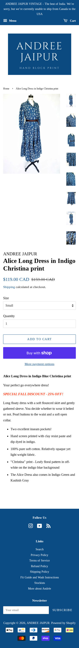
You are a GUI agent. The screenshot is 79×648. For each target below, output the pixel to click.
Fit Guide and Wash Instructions (39, 577)
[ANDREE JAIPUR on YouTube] (39, 526)
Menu (12, 20)
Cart (72, 20)
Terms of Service (39, 560)
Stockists (39, 582)
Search (40, 549)
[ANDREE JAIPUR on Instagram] (30, 526)
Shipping (9, 287)
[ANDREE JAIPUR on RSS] (48, 526)
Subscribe (62, 610)
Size (6, 298)
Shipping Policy (39, 571)
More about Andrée (39, 588)
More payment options (39, 364)
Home (6, 88)
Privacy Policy (39, 555)
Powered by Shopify (63, 623)
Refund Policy (39, 566)
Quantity (9, 316)
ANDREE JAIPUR (38, 623)
